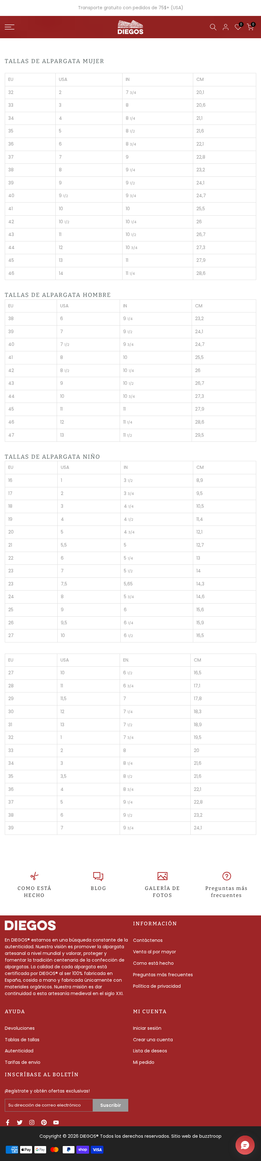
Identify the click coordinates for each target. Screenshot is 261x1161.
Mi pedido (143, 1062)
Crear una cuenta (153, 1039)
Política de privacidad (157, 986)
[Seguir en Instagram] (32, 1122)
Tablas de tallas (22, 1039)
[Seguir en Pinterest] (44, 1122)
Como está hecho (153, 963)
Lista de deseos (150, 1051)
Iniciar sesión (147, 1028)
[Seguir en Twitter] (20, 1122)
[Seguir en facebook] (8, 1122)
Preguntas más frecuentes (163, 974)
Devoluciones (20, 1028)
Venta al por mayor (154, 952)
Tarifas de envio (22, 1062)
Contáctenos (148, 940)
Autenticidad (19, 1051)
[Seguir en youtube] (56, 1122)
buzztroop (210, 1136)
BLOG (98, 888)
